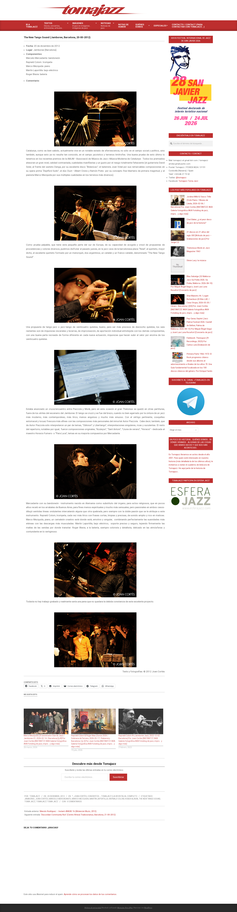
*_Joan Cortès (79, 796)
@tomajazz (181, 177)
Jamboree (29, 799)
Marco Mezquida (80, 799)
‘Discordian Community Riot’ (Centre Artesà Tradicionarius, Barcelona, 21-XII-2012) (78, 814)
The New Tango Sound (149, 799)
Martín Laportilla (99, 799)
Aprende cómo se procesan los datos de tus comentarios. (90, 894)
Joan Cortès (41, 799)
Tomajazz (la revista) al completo (119, 796)
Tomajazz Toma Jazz (47, 801)
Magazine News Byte (125, 907)
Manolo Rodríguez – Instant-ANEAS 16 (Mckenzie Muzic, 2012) (68, 811)
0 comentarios (74, 801)
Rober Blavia (131, 799)
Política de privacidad (92, 907)
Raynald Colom (116, 799)
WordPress (148, 907)
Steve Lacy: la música (196, 260)
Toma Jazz (29, 801)
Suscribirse (118, 777)
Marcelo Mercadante (60, 799)
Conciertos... (94, 796)
